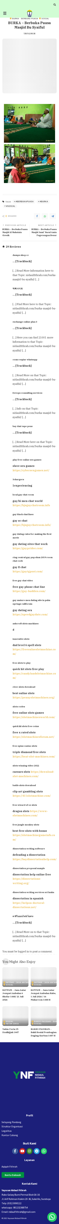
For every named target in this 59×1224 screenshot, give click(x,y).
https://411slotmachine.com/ (32, 795)
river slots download (24, 686)
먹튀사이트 (18, 288)
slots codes (19, 706)
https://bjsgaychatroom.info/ (32, 525)
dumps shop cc (21, 255)
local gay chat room (23, 494)
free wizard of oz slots (25, 805)
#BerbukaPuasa (25, 201)
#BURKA (44, 201)
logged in (23, 951)
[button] (4, 13)
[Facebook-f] (15, 1151)
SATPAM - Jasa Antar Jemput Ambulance (28, 982)
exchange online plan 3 (25, 321)
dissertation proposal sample (29, 868)
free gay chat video (23, 580)
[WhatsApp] (45, 216)
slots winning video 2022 (26, 765)
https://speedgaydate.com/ (30, 614)
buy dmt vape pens (23, 426)
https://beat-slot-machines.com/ (34, 756)
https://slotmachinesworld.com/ (34, 717)
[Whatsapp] (44, 1151)
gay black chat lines (23, 514)
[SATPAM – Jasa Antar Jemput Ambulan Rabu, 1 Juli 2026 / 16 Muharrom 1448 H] (44, 977)
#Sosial (10, 206)
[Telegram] (53, 216)
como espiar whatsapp (25, 359)
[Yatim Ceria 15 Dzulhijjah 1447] (15, 1016)
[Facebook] (37, 216)
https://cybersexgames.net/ (31, 470)
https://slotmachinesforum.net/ (33, 736)
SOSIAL (45, 18)
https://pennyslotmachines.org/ (34, 697)
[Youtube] (22, 1151)
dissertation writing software (29, 848)
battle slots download (24, 785)
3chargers (18, 479)
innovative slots (21, 638)
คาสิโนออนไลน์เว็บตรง (23, 916)
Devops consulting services (27, 392)
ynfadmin (30, 34)
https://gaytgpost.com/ (28, 571)
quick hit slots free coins (26, 726)
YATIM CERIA (12, 1023)
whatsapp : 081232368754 (15, 1207)
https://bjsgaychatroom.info (31, 505)
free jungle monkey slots (26, 824)
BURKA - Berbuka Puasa (25, 18)
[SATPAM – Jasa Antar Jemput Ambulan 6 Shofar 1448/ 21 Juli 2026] (15, 977)
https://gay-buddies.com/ (29, 591)
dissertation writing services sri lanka (33, 892)
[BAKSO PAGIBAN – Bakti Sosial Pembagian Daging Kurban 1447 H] (44, 1016)
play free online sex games (27, 459)
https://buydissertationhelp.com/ (35, 859)
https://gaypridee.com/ (28, 548)
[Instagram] (30, 1151)
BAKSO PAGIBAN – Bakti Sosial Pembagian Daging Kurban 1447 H (43, 1032)
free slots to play (22, 662)
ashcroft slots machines (26, 623)
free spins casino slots (25, 745)
